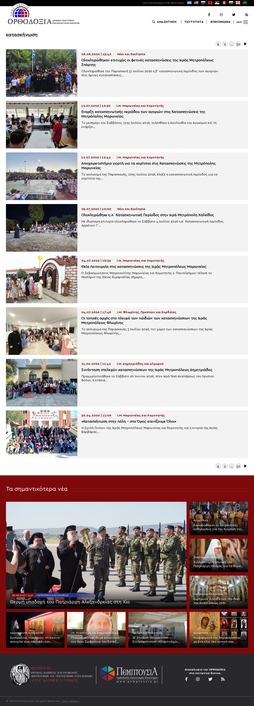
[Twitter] (229, 15)
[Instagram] (217, 15)
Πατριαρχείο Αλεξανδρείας (52, 595)
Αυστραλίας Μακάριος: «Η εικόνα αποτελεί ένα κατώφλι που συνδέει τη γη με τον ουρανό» (35, 640)
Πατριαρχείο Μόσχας (206, 557)
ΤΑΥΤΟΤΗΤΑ (194, 21)
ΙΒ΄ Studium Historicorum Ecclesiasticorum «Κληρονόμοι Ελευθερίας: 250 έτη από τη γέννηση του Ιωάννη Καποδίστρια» (155, 640)
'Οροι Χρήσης (70, 701)
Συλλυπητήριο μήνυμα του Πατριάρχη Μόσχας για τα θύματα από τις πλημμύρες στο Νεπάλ (218, 564)
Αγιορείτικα (200, 520)
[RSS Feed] (242, 15)
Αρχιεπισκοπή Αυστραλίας (26, 633)
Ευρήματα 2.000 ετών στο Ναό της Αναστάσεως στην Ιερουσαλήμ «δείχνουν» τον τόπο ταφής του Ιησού (218, 601)
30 (238, 44)
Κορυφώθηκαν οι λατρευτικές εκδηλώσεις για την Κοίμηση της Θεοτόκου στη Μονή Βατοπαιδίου (218, 527)
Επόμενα (245, 44)
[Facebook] (204, 15)
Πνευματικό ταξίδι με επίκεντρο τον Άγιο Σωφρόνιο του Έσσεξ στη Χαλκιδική (95, 640)
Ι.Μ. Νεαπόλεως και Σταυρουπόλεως (94, 633)
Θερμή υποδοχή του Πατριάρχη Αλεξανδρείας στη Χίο (70, 602)
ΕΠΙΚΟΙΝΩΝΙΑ (221, 21)
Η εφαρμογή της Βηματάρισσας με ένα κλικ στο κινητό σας (217, 639)
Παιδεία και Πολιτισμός (208, 594)
